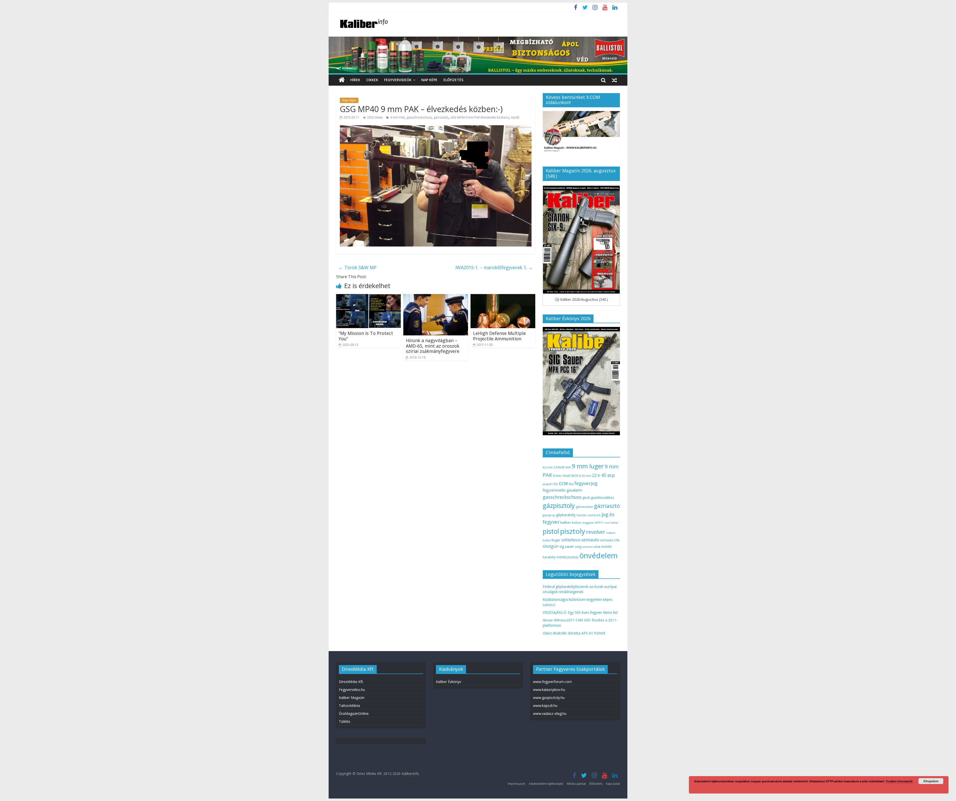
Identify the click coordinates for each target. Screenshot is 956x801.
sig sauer (566, 546)
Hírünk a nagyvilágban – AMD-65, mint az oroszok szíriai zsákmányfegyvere (432, 345)
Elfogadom (931, 781)
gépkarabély (566, 514)
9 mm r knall (561, 476)
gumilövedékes (602, 497)
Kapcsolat (613, 784)
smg (578, 546)
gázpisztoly (559, 505)
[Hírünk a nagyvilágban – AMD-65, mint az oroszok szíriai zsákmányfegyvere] (435, 297)
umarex (587, 547)
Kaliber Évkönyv (448, 681)
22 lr (596, 475)
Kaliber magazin (583, 522)
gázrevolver (584, 507)
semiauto (590, 540)
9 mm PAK (397, 117)
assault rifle (550, 484)
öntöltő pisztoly (567, 557)
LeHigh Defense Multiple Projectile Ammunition (499, 336)
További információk (899, 781)
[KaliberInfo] (341, 80)
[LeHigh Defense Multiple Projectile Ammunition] (503, 297)
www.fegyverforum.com (552, 681)
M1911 (599, 522)
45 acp (608, 475)
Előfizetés (453, 79)
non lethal (611, 522)
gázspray (549, 515)
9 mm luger (588, 466)
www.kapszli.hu (545, 705)
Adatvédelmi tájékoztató (546, 784)
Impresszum (516, 784)
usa (597, 546)
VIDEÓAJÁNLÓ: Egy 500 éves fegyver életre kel (580, 612)
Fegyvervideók (398, 79)
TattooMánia (349, 705)
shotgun (550, 546)
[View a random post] (614, 80)
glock (586, 497)
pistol (551, 531)
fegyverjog (586, 483)
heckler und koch (588, 515)
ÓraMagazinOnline (354, 713)
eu (571, 483)
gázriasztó (441, 117)
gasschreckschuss (419, 117)
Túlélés (344, 721)
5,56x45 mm (562, 467)
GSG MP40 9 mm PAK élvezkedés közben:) (479, 117)
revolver (595, 531)
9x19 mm (585, 476)
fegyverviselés (554, 490)
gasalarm (574, 490)
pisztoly (572, 531)
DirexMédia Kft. (351, 681)
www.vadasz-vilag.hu (549, 713)
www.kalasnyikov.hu (549, 689)
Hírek (355, 79)
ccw (563, 483)
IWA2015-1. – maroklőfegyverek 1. (494, 267)
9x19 (574, 476)
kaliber (565, 522)
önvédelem (598, 555)
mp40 (515, 117)
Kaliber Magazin (351, 697)
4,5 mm (548, 467)
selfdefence (570, 539)
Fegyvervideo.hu (352, 689)
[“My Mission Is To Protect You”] (368, 297)
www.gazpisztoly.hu (549, 697)
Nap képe (429, 79)
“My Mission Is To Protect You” (366, 336)
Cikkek (372, 79)
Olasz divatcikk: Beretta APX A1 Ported (574, 633)
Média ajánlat (576, 784)
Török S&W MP (357, 267)
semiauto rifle (610, 540)
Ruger (555, 540)
